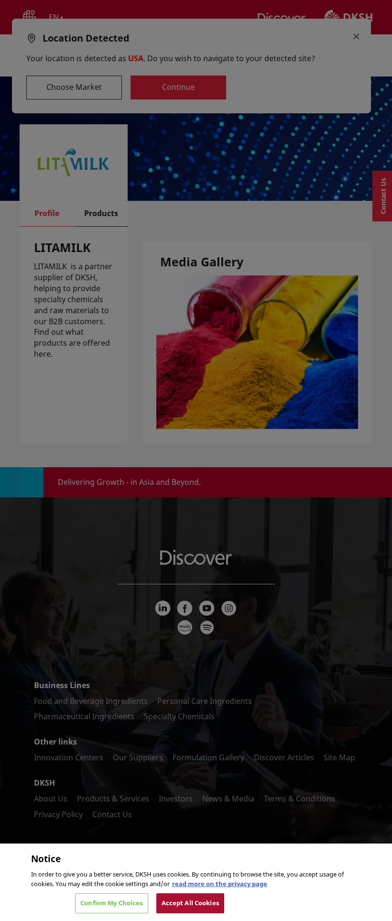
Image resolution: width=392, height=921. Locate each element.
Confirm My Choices (111, 903)
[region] (196, 882)
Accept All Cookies (190, 903)
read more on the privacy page (219, 883)
